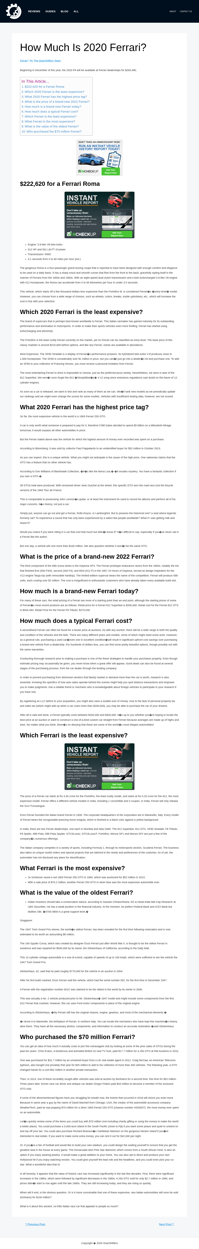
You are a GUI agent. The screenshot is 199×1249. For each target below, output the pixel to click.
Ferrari (24, 60)
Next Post (166, 1224)
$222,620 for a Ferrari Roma (44, 86)
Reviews (34, 11)
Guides (50, 11)
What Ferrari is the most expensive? (50, 121)
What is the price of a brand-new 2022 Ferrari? (57, 101)
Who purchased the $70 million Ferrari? (54, 131)
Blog (64, 11)
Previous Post (35, 1224)
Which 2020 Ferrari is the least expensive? (54, 92)
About (173, 11)
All (76, 11)
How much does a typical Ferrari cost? (51, 111)
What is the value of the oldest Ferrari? (52, 126)
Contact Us (186, 11)
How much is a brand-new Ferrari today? (53, 106)
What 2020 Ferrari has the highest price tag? (56, 96)
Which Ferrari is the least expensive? (50, 116)
